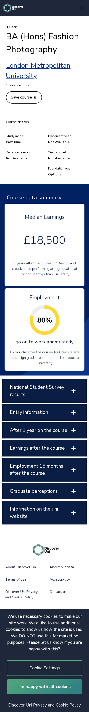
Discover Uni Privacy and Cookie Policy (44, 705)
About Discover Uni (21, 567)
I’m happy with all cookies (44, 687)
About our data (62, 567)
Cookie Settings (44, 668)
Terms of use (15, 579)
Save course (22, 97)
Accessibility (60, 579)
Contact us (58, 591)
